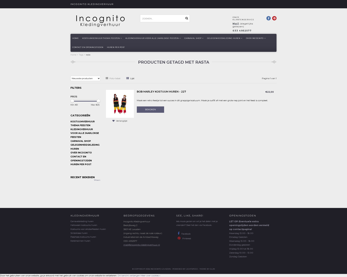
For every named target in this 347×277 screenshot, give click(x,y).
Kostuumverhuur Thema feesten (101, 38)
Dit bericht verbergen (129, 275)
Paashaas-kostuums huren (83, 237)
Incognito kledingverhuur (92, 4)
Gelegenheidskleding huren (223, 38)
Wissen (97, 180)
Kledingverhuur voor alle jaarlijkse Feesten (152, 38)
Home (75, 38)
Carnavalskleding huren (82, 221)
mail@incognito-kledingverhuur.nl (141, 244)
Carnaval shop (193, 38)
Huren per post (116, 47)
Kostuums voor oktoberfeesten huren (88, 229)
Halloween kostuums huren (83, 225)
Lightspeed (192, 269)
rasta (88, 54)
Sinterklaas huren (79, 233)
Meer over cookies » (150, 275)
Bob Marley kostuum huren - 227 (161, 91)
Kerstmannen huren (80, 241)
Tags (81, 54)
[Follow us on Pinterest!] (274, 18)
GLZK (212, 269)
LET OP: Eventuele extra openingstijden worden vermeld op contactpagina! (249, 225)
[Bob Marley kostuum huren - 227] (120, 103)
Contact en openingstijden (87, 47)
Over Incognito (255, 38)
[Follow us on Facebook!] (268, 18)
